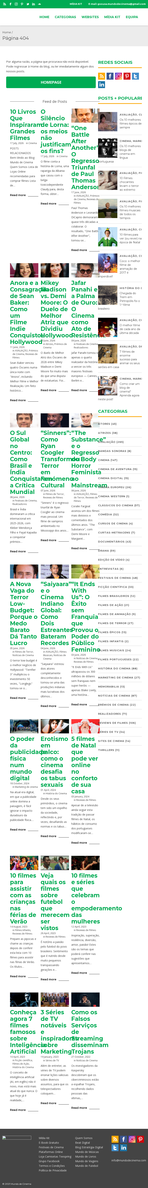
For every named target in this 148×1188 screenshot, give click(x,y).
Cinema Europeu (111, 487)
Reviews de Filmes (53, 497)
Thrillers (106, 750)
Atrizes (49, 344)
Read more (18, 195)
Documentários (111, 541)
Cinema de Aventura (115, 469)
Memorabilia (108, 686)
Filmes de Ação (21, 1063)
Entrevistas (108, 568)
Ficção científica (23, 1060)
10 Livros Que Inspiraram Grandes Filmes (26, 125)
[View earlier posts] (71, 101)
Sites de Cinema (111, 740)
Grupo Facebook (49, 1161)
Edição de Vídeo (111, 559)
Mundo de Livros (85, 1156)
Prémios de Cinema (113, 704)
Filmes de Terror (55, 494)
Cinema (33, 143)
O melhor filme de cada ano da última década (130, 329)
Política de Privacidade (53, 1170)
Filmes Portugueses (115, 659)
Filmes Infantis (22, 930)
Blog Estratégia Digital (89, 1147)
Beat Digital (82, 1142)
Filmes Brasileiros (113, 595)
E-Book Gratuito (49, 1142)
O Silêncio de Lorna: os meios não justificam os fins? (56, 131)
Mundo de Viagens (86, 1161)
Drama (103, 550)
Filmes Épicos (109, 632)
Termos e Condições (52, 1166)
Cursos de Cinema (113, 523)
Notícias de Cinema (23, 655)
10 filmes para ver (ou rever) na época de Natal (131, 238)
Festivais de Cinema (87, 344)
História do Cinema (56, 793)
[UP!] (144, 1183)
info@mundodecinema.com (129, 1160)
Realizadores (81, 347)
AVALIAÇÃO (82, 195)
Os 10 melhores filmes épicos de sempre (131, 123)
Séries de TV (52, 1060)
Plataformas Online (51, 1152)
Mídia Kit (44, 1138)
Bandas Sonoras (112, 450)
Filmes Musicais (111, 650)
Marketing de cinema (26, 787)
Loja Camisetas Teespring (55, 1156)
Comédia (105, 514)
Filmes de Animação (114, 614)
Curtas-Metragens (114, 532)
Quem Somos (83, 1138)
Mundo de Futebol (86, 1166)
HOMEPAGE (51, 82)
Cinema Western (111, 496)
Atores (104, 423)
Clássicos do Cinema (115, 505)
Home (6, 32)
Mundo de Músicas (87, 1152)
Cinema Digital (110, 478)
